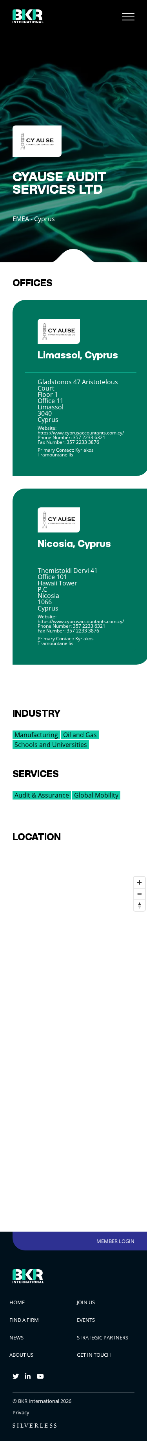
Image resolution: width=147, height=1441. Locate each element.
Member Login (115, 1241)
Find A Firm (24, 1319)
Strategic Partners (102, 1337)
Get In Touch (94, 1354)
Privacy (21, 1412)
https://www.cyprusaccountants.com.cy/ (81, 432)
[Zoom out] (139, 893)
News (16, 1337)
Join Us (86, 1302)
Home (17, 1302)
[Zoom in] (139, 882)
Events (86, 1319)
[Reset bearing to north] (139, 905)
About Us (21, 1354)
